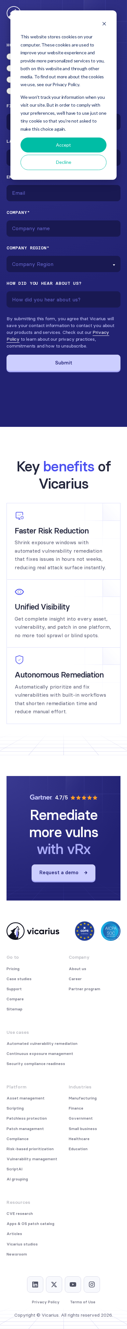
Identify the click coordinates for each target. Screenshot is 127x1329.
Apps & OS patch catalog (30, 1223)
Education (78, 1149)
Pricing (13, 969)
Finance (76, 1108)
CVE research (20, 1213)
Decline (63, 162)
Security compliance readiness (36, 1063)
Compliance (18, 1139)
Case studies (19, 979)
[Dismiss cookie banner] (104, 24)
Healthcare (79, 1139)
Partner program (84, 989)
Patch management (25, 1128)
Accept (63, 145)
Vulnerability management (32, 1159)
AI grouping (17, 1179)
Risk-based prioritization (30, 1149)
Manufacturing (83, 1098)
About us (77, 969)
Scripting (15, 1108)
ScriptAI (14, 1169)
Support (14, 989)
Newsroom (17, 1254)
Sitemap (14, 1009)
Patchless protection (27, 1118)
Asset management (26, 1098)
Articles (14, 1233)
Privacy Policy (46, 1302)
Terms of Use (82, 1302)
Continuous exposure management (40, 1053)
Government (81, 1118)
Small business (83, 1128)
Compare (15, 999)
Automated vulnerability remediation (42, 1043)
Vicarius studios (22, 1244)
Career (75, 979)
